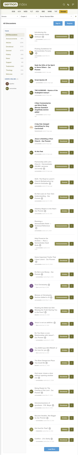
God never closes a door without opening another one (44, 375)
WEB (25, 11)
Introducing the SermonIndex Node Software (42, 34)
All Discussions (11, 35)
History (14, 54)
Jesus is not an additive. (44, 322)
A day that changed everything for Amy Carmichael (42, 126)
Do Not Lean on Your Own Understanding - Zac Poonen (44, 196)
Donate (63, 12)
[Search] (63, 4)
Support (14, 62)
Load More (51, 449)
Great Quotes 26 (41, 80)
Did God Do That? (41, 428)
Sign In (58, 23)
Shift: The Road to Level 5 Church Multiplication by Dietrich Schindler (44, 181)
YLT (31, 11)
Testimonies (14, 66)
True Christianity (41, 285)
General (14, 50)
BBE (43, 11)
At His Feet (39, 151)
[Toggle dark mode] (68, 4)
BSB (13, 11)
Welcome (14, 74)
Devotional (14, 46)
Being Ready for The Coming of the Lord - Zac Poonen (44, 390)
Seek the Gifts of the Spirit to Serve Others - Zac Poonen (45, 67)
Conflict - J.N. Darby (42, 439)
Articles (14, 42)
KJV (19, 11)
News (14, 58)
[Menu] (73, 4)
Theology (14, 70)
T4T (56, 11)
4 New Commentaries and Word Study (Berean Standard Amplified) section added (43, 107)
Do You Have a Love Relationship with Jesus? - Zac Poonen (45, 335)
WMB (50, 11)
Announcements (14, 39)
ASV (37, 11)
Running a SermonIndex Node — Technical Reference (43, 223)
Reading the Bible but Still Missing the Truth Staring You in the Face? (46, 310)
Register (70, 23)
